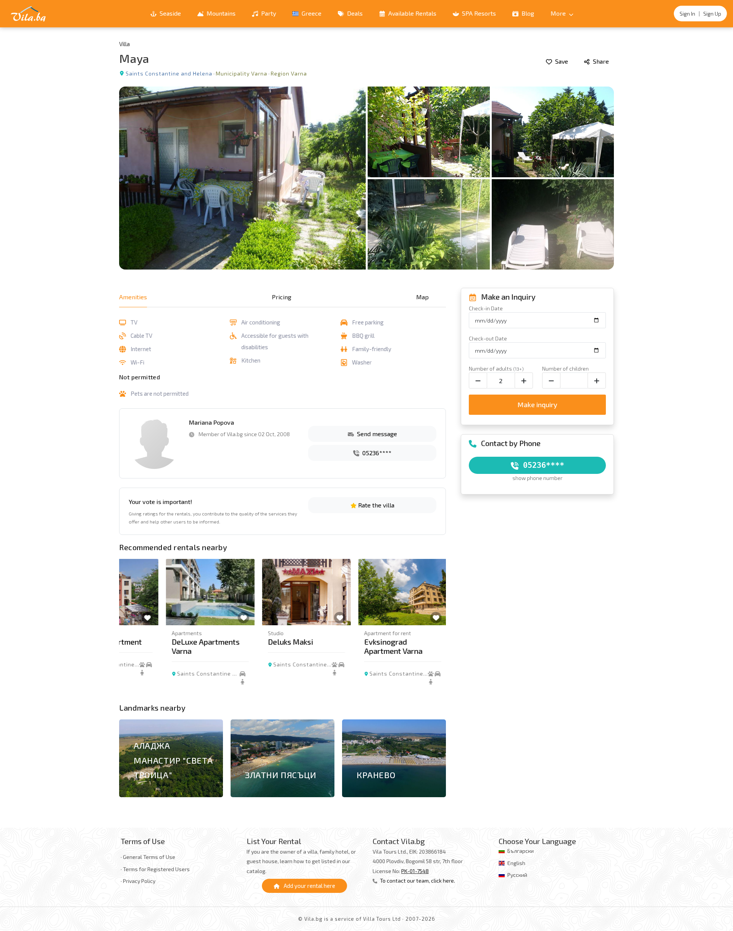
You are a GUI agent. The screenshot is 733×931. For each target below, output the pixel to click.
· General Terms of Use (148, 857)
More (559, 13)
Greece (310, 13)
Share (600, 61)
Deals (354, 13)
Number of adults (496, 368)
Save (561, 61)
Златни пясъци (280, 775)
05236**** (376, 452)
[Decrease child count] (551, 380)
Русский (517, 875)
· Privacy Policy (138, 881)
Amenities (133, 296)
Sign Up (712, 13)
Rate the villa (375, 505)
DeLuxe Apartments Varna (159, 646)
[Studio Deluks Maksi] (259, 592)
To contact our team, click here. (417, 880)
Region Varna (289, 73)
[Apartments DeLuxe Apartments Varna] (163, 592)
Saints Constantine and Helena (169, 73)
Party (268, 13)
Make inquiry (537, 404)
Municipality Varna (241, 73)
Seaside (169, 13)
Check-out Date (488, 338)
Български (520, 851)
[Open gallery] (366, 178)
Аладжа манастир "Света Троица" (173, 760)
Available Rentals (411, 13)
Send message (376, 433)
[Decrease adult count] (478, 380)
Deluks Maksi (243, 641)
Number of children (565, 368)
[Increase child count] (597, 380)
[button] (435, 629)
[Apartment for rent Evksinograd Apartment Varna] (356, 592)
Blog (527, 13)
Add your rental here (309, 885)
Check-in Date (486, 308)
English (516, 863)
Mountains (220, 13)
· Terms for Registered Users (155, 869)
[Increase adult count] (524, 380)
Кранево (376, 775)
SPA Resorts (478, 13)
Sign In (687, 13)
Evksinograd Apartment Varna (346, 646)
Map (422, 296)
